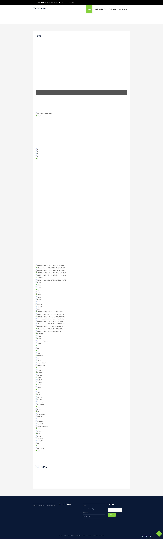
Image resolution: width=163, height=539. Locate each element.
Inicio (84, 505)
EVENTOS (112, 9)
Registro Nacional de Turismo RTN (44, 505)
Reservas (85, 512)
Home (89, 9)
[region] (81, 67)
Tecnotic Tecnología (98, 535)
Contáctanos (123, 9)
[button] (81, 91)
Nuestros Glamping (100, 9)
